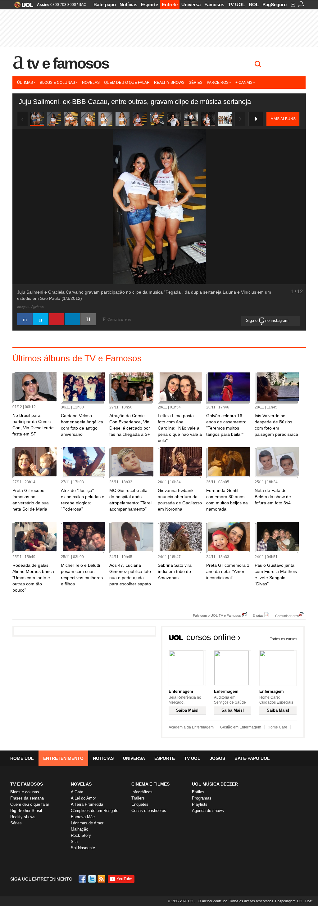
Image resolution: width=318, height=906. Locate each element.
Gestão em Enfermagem (240, 727)
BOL (254, 4)
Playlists (199, 804)
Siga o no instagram (268, 320)
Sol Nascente (83, 847)
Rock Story (81, 835)
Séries (195, 82)
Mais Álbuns (283, 119)
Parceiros (218, 82)
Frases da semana (27, 798)
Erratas (258, 615)
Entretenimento (63, 758)
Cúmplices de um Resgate (94, 810)
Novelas (91, 82)
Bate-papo (104, 4)
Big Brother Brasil (26, 810)
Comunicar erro (287, 615)
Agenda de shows (208, 810)
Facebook (83, 879)
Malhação (79, 829)
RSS (102, 879)
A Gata (77, 792)
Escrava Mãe (83, 816)
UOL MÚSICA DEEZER (215, 784)
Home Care (277, 727)
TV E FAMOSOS (26, 784)
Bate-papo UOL (252, 758)
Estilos (198, 792)
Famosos (214, 4)
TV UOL (236, 4)
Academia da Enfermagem (191, 727)
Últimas (25, 82)
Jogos (217, 758)
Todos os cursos (283, 639)
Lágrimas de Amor (87, 823)
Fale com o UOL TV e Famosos (217, 615)
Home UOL (22, 758)
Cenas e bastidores (148, 810)
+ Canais (243, 82)
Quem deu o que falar (127, 82)
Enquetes (139, 804)
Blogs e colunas (57, 82)
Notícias (128, 4)
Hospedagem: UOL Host (293, 901)
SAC (82, 4)
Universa (191, 4)
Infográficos (141, 792)
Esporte (149, 4)
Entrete (170, 4)
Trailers (138, 798)
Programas (201, 798)
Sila (74, 841)
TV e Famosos (68, 63)
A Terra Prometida (87, 804)
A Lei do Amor (83, 798)
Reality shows (169, 82)
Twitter (92, 879)
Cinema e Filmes (150, 784)
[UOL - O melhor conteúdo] (22, 6)
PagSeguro (274, 4)
